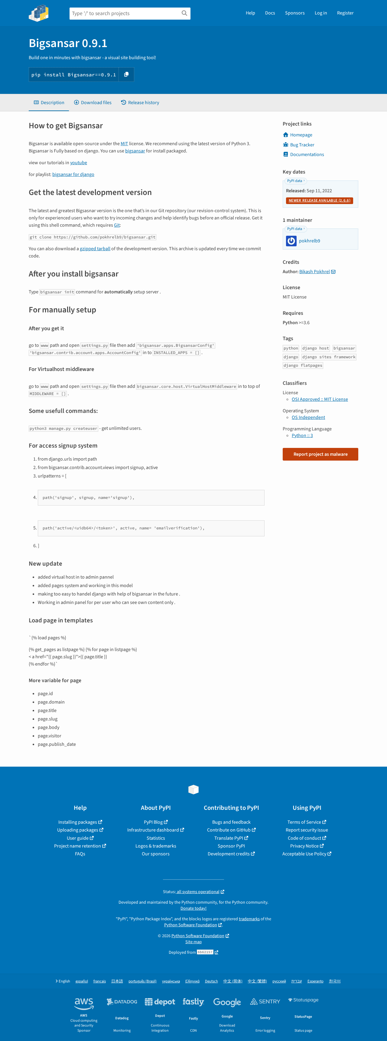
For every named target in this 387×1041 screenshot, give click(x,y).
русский (279, 981)
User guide (78, 838)
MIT (124, 143)
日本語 (117, 981)
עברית (296, 981)
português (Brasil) (142, 981)
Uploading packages (77, 830)
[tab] (49, 102)
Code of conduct (304, 838)
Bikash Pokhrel (314, 271)
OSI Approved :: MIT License (320, 399)
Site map (193, 942)
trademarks (249, 919)
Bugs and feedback (231, 822)
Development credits (229, 854)
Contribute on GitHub (229, 830)
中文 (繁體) (257, 981)
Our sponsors (156, 854)
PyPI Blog (153, 822)
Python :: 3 (302, 435)
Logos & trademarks (155, 846)
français (99, 981)
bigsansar (135, 151)
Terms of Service (304, 822)
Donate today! (193, 908)
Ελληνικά (192, 981)
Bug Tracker (302, 145)
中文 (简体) (232, 981)
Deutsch (211, 981)
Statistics (156, 838)
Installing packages (77, 822)
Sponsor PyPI (231, 846)
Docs (270, 13)
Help (250, 13)
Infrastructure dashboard (153, 830)
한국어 (335, 981)
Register (345, 13)
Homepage (301, 135)
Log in (321, 13)
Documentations (307, 154)
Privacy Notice (304, 846)
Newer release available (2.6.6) (319, 200)
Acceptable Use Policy (304, 854)
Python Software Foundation (190, 925)
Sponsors (295, 13)
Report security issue (307, 830)
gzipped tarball (95, 248)
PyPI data (294, 181)
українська (171, 981)
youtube (78, 162)
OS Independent (308, 417)
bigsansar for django (73, 174)
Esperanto (315, 981)
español (82, 981)
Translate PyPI (228, 838)
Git (117, 225)
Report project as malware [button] (321, 454)
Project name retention (77, 846)
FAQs (80, 854)
